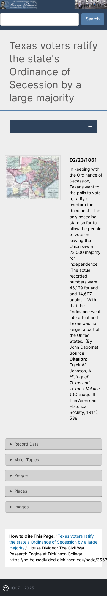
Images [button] (21, 506)
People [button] (21, 475)
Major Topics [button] (26, 459)
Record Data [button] (26, 443)
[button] (33, 198)
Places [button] (20, 491)
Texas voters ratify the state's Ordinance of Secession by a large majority (53, 541)
